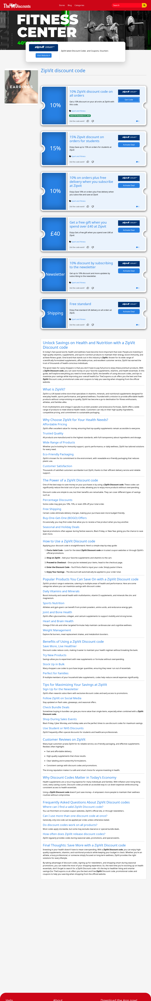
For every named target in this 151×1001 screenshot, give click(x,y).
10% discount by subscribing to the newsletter (91, 265)
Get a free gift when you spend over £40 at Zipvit (88, 224)
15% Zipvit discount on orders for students (87, 139)
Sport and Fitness (79, 111)
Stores (62, 5)
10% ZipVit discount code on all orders (91, 93)
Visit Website (43, 55)
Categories (79, 5)
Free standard (80, 304)
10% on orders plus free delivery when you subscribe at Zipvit (91, 181)
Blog (70, 5)
